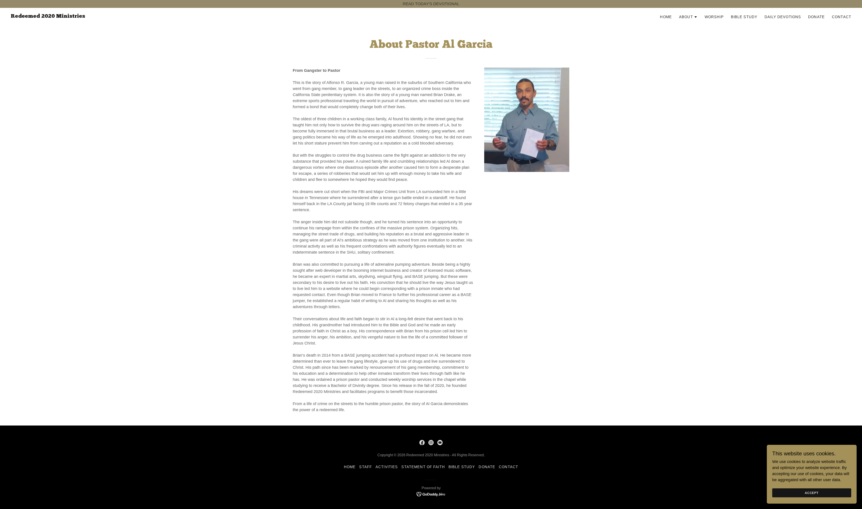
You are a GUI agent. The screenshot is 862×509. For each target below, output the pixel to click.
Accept (812, 493)
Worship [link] (714, 17)
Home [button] (350, 467)
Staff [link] (365, 467)
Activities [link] (387, 467)
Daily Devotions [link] (783, 17)
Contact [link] (841, 17)
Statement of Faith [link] (423, 467)
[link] (48, 16)
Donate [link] (816, 17)
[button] (688, 17)
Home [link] (666, 17)
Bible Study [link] (744, 17)
